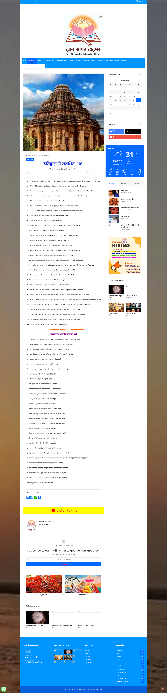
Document (88, 656)
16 (138, 96)
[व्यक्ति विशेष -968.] (77, 663)
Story (93, 61)
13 (124, 96)
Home (24, 61)
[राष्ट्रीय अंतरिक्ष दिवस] (133, 289)
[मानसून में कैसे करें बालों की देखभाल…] (68, 663)
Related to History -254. (86, 626)
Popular (111, 183)
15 (134, 96)
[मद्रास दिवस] (58, 663)
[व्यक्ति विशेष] (114, 193)
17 (111, 100)
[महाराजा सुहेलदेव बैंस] (114, 201)
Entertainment (61, 61)
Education (32, 61)
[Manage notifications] (162, 688)
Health (78, 61)
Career (123, 61)
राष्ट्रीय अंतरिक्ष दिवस (132, 296)
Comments (136, 183)
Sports (71, 61)
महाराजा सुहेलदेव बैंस (127, 199)
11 (115, 96)
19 (120, 100)
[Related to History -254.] (89, 617)
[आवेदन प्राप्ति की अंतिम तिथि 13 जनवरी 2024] (114, 227)
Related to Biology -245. (34, 626)
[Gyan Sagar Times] (23, 9)
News (39, 61)
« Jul (110, 113)
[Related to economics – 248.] (63, 617)
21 (129, 100)
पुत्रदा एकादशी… (113, 314)
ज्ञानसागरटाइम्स (33, 173)
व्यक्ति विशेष (124, 191)
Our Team (88, 659)
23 (138, 100)
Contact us (88, 662)
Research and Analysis (105, 61)
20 (125, 100)
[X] (44, 524)
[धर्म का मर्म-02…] (114, 219)
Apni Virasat (49, 61)
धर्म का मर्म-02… (126, 216)
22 (134, 100)
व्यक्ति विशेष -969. (131, 314)
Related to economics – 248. (62, 626)
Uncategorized (121, 678)
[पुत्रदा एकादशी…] (116, 307)
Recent (123, 183)
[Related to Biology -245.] (37, 617)
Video (117, 61)
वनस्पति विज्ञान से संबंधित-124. (130, 208)
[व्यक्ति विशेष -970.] (58, 652)
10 (111, 96)
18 (115, 100)
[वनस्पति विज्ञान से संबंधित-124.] (114, 210)
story (118, 663)
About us (87, 653)
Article (86, 61)
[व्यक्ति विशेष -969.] (133, 307)
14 (129, 96)
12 (120, 96)
